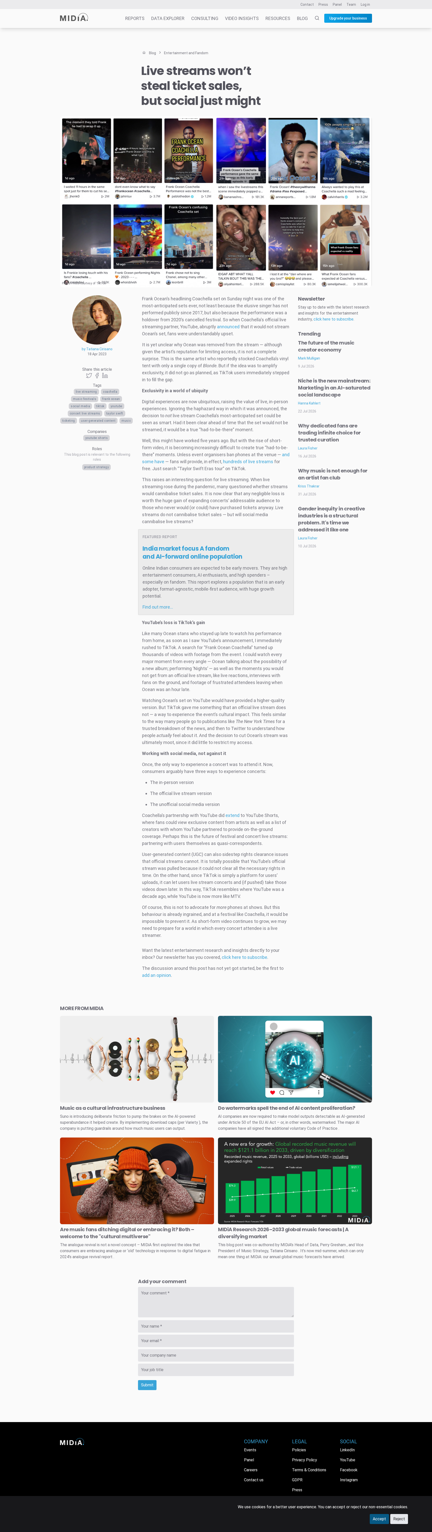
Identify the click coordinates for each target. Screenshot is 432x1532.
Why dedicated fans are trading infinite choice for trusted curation (329, 432)
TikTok (100, 406)
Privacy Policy (304, 1460)
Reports (134, 18)
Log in (365, 4)
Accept (379, 1519)
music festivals (84, 399)
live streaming (86, 391)
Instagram (349, 1480)
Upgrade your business (348, 18)
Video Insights (242, 18)
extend (233, 815)
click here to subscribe (244, 957)
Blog (302, 18)
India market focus (192, 552)
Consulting (204, 18)
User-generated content (98, 420)
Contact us (254, 1480)
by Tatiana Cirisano (97, 349)
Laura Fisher (308, 448)
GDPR (297, 1480)
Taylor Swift (114, 413)
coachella (110, 391)
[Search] (314, 18)
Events (250, 1450)
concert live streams (85, 413)
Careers (251, 1470)
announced (228, 326)
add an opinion (156, 975)
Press (323, 4)
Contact (307, 4)
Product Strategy (96, 467)
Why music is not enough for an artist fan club (333, 474)
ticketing (68, 420)
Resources (278, 18)
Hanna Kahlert (309, 403)
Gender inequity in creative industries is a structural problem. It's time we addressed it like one (331, 519)
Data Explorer (167, 18)
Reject (399, 1519)
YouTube (116, 406)
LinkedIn (347, 1450)
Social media (80, 406)
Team (351, 4)
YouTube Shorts (96, 438)
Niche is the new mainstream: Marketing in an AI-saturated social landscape (334, 387)
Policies (299, 1450)
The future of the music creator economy (326, 346)
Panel (337, 4)
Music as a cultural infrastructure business (112, 1108)
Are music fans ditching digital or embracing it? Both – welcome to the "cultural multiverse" (127, 1233)
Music (126, 420)
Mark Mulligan (309, 358)
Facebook (349, 1470)
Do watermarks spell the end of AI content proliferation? (286, 1108)
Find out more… (157, 607)
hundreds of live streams (248, 461)
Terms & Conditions (309, 1470)
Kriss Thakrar (309, 486)
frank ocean (111, 399)
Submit (147, 1385)
